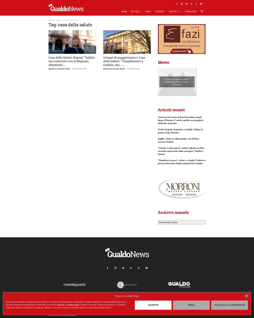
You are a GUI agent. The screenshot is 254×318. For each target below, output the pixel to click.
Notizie (135, 11)
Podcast (160, 11)
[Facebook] (177, 4)
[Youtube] (201, 4)
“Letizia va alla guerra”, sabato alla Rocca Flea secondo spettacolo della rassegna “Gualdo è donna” (181, 151)
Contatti (174, 11)
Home (124, 11)
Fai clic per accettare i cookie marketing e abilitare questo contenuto (177, 82)
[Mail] (186, 4)
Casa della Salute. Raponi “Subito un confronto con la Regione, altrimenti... (72, 61)
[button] (246, 295)
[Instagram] (181, 4)
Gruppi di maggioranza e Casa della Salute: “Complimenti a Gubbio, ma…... (124, 61)
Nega (191, 305)
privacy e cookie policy (68, 304)
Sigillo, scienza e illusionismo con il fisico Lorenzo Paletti (178, 140)
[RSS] (191, 4)
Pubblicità (190, 11)
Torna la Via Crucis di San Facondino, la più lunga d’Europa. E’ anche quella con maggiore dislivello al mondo (180, 120)
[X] (196, 4)
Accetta (153, 305)
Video (148, 11)
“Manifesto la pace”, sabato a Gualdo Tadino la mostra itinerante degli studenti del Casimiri (181, 162)
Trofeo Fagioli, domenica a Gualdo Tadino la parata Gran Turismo (180, 131)
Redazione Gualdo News (59, 69)
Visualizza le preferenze (229, 305)
